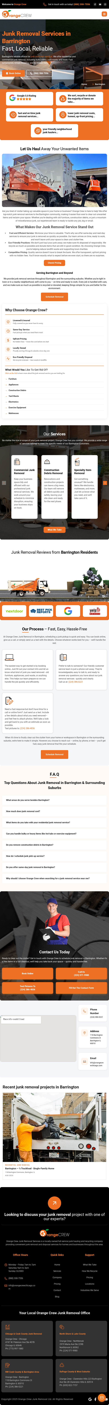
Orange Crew (20, 4)
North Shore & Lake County (73, 1334)
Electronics (13, 402)
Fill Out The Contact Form (81, 988)
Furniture (12, 379)
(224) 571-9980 (70, 1350)
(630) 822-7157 (70, 1385)
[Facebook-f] (95, 4)
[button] (4, 483)
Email (93, 1058)
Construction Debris (17, 390)
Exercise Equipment (17, 407)
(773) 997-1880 (16, 1348)
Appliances (13, 384)
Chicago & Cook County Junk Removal (23, 1334)
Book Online (15, 73)
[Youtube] (100, 4)
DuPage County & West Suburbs (75, 1371)
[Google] (90, 1399)
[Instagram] (105, 4)
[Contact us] (102, 1398)
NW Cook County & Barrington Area (22, 1372)
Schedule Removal (54, 297)
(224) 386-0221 (96, 1017)
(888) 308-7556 (82, 4)
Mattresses (14, 413)
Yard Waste (14, 396)
